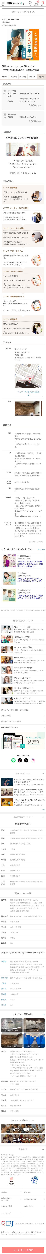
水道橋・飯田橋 (15, 911)
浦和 (19, 927)
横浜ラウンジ (14, 1081)
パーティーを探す (25, 1250)
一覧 (43, 809)
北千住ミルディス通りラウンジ (21, 1065)
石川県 (17, 865)
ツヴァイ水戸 (29, 1100)
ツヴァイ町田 (14, 1071)
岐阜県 (23, 844)
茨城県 (35, 830)
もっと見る (41, 549)
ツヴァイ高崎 (14, 1111)
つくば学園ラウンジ (17, 1100)
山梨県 (17, 860)
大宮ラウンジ (14, 1095)
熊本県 (23, 881)
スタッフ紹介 (6, 716)
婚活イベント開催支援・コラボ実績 (14, 710)
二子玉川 (37, 905)
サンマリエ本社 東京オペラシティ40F (23, 1076)
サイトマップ (5, 1213)
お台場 (19, 908)
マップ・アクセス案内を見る (28, 392)
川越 (15, 927)
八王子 (24, 908)
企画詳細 (14, 77)
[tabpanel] (23, 44)
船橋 (17, 922)
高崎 (11, 943)
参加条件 (4, 77)
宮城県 (17, 854)
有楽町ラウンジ (27, 1057)
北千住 (17, 905)
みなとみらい (18, 916)
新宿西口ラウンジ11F (17, 1052)
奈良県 (33, 838)
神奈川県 (18, 830)
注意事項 (41, 77)
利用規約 (27, 1192)
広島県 (17, 871)
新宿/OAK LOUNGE (17, 1062)
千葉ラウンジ (14, 1089)
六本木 (22, 903)
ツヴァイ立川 (38, 1068)
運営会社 (4, 1192)
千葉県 (24, 830)
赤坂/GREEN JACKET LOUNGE (31, 1071)
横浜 (11, 916)
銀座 (20, 900)
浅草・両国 (25, 911)
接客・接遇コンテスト (9, 727)
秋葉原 (12, 905)
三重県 (28, 844)
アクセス (32, 77)
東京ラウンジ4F (15, 1057)
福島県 (23, 854)
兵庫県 (23, 838)
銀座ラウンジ (30, 1052)
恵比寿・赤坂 (14, 903)
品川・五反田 (33, 903)
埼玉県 (29, 830)
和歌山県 (39, 838)
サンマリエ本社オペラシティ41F (21, 1068)
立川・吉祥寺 (25, 905)
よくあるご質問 (6, 1206)
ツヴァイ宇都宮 (15, 1106)
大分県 (28, 881)
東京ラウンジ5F (15, 1054)
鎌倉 (40, 916)
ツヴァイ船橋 (33, 1089)
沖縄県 (12, 884)
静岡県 (17, 844)
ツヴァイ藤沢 (14, 1084)
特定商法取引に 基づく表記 (6, 1199)
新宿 (11, 900)
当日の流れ (23, 77)
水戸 (17, 932)
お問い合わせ (28, 1206)
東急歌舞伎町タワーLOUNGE (20, 1073)
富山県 (12, 865)
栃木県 (40, 830)
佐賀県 (17, 881)
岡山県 (12, 871)
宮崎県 (33, 881)
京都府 (17, 838)
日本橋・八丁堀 (32, 908)
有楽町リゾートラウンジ (30, 1054)
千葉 (11, 922)
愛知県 (12, 844)
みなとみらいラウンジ (27, 1081)
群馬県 (12, 833)
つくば (12, 932)
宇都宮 (12, 938)
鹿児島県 (39, 881)
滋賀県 (28, 838)
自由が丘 (13, 908)
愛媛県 (17, 876)
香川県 (12, 876)
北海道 (12, 849)
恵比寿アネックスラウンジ (34, 1060)
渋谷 (42, 905)
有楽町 (16, 900)
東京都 (12, 830)
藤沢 (36, 916)
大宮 (11, 927)
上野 (40, 903)
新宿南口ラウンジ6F (17, 1060)
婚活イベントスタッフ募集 (11, 722)
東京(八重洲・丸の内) (30, 900)
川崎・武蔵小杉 (29, 916)
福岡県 (12, 881)
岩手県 (12, 854)
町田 (32, 905)
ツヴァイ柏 (24, 1089)
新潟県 (12, 860)
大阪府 (12, 838)
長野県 (23, 860)
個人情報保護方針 (30, 1199)
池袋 (26, 903)
